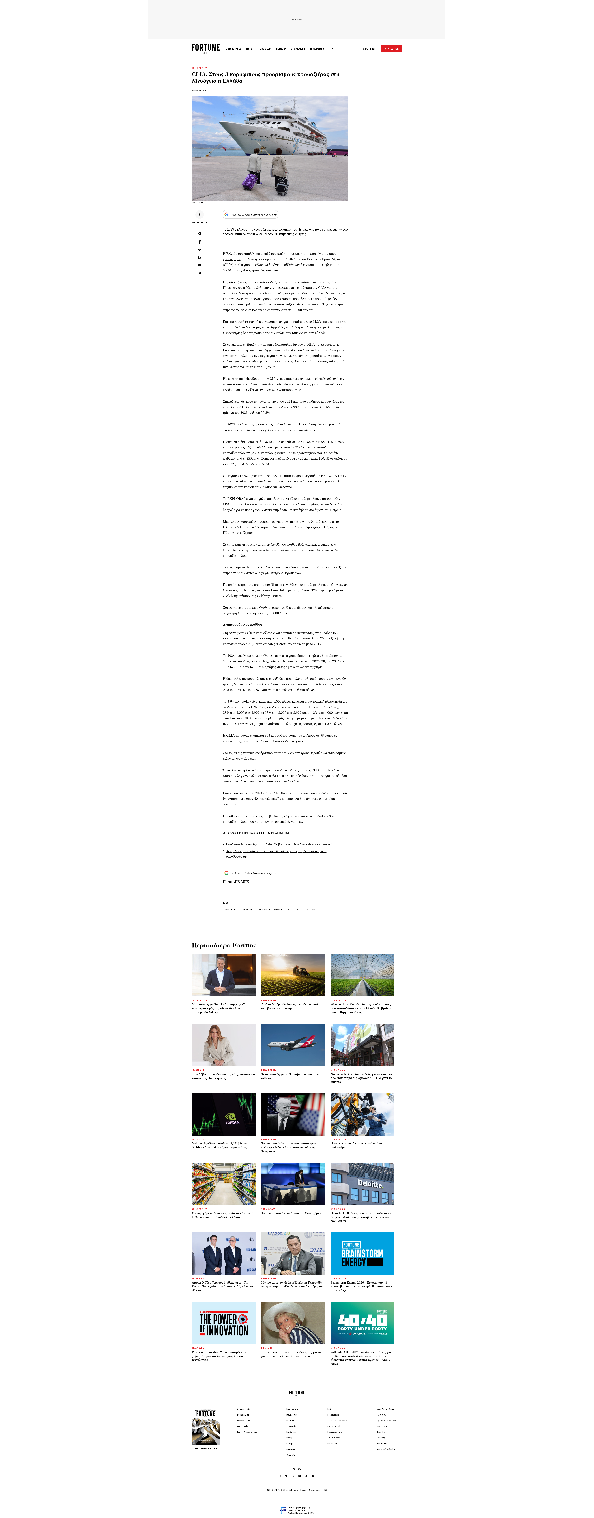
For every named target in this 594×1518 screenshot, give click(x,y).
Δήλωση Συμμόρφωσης (386, 1420)
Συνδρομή (381, 1438)
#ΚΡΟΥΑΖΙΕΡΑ (264, 909)
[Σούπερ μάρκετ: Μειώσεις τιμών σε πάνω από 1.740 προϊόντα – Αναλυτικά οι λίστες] (224, 1184)
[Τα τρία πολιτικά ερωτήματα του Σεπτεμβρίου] (293, 1184)
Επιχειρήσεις (291, 1415)
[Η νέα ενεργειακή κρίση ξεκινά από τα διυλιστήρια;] (362, 1114)
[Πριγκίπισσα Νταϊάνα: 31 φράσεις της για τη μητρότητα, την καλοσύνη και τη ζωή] (293, 1323)
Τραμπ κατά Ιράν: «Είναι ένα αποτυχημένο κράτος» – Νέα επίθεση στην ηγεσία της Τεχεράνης (289, 1147)
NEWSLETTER (392, 48)
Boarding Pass (333, 1415)
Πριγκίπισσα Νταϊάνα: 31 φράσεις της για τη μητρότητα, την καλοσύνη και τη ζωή (291, 1354)
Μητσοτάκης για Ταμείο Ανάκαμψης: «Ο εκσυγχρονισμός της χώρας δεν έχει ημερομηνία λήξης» (218, 1008)
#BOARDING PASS (230, 909)
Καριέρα (289, 1443)
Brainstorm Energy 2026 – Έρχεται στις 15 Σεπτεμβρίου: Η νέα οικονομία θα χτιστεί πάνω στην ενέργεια (362, 1286)
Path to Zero (332, 1443)
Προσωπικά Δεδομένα (386, 1449)
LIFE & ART (266, 1348)
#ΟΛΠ (298, 909)
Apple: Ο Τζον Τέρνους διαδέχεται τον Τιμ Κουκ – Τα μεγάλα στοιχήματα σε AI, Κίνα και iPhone (222, 1286)
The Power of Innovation (337, 1420)
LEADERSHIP (198, 1070)
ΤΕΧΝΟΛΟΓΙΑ (198, 1278)
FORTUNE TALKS (233, 48)
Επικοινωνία (382, 1426)
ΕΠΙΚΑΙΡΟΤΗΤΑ (199, 68)
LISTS (249, 48)
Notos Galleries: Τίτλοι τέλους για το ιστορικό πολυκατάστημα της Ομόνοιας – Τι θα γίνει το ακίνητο (361, 1078)
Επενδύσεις (291, 1432)
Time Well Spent (333, 1438)
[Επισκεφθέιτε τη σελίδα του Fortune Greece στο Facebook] (280, 1476)
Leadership (290, 1449)
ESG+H (330, 1409)
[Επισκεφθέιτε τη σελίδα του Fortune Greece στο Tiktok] (306, 1476)
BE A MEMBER (298, 48)
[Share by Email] (199, 265)
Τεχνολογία (291, 1426)
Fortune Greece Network (247, 1432)
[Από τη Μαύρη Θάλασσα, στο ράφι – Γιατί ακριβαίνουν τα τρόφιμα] (293, 975)
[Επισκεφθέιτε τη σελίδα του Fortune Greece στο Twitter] (286, 1476)
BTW (325, 1490)
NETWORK (281, 48)
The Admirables (317, 48)
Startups (289, 1438)
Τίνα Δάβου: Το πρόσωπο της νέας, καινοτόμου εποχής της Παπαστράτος (223, 1076)
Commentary (291, 1455)
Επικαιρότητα (292, 1409)
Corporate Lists (243, 1409)
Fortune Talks (242, 1426)
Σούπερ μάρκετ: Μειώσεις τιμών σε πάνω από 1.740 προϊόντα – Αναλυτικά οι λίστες (222, 1215)
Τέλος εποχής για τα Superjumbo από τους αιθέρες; (290, 1076)
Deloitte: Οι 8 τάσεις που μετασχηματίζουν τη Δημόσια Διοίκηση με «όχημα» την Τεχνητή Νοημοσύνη (361, 1217)
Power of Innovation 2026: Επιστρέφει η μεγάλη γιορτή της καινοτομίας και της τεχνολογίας (219, 1356)
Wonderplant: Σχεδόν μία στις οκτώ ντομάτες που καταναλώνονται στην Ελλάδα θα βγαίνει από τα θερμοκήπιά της (361, 1008)
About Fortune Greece (385, 1409)
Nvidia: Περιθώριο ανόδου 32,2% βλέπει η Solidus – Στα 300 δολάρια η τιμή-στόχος (220, 1145)
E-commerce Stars (334, 1432)
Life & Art (290, 1420)
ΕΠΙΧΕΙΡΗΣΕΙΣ (338, 1070)
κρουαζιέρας (232, 259)
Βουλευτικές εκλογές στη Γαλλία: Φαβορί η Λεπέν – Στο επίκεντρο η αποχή (279, 844)
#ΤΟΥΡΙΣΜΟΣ (309, 909)
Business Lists (243, 1415)
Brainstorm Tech (333, 1426)
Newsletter (381, 1432)
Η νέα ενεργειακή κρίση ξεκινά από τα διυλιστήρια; (356, 1145)
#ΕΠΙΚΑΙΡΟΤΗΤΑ (248, 909)
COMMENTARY (268, 1209)
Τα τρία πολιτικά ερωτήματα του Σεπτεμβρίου (291, 1213)
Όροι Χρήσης (382, 1443)
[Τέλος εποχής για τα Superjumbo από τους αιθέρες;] (293, 1045)
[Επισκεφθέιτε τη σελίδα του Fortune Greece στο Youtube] (299, 1476)
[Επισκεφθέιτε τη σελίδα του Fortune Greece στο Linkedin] (293, 1476)
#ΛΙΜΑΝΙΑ (278, 909)
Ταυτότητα (381, 1415)
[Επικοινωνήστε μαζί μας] (313, 1476)
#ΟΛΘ (289, 909)
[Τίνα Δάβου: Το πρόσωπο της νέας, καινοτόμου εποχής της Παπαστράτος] (224, 1045)
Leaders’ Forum (243, 1420)
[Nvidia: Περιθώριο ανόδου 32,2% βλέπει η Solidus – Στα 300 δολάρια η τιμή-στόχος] (224, 1114)
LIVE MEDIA (265, 48)
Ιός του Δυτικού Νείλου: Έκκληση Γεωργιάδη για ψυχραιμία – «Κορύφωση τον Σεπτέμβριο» (292, 1285)
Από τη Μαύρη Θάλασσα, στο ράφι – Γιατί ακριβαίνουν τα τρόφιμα (289, 1006)
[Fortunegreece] (206, 53)
